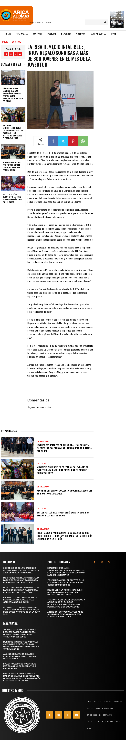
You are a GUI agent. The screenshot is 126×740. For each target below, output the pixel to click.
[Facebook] (6, 54)
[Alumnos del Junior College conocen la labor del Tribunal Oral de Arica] (13, 151)
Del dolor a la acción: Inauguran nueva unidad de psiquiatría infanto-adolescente (65, 592)
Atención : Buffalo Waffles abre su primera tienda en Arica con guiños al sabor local (65, 614)
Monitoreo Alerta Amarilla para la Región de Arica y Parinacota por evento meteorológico (21, 580)
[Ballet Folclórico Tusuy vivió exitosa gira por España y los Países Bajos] (13, 183)
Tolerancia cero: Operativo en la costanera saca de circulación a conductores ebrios (65, 582)
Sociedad (16, 41)
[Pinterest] (73, 141)
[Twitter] (16, 54)
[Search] (105, 22)
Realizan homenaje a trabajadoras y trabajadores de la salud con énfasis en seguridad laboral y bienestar (66, 571)
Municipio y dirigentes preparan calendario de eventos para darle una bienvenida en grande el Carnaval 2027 (13, 132)
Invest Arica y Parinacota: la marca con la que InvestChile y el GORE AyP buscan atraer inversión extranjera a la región (64, 535)
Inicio (5, 41)
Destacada (43, 441)
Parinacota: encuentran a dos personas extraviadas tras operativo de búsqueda (20, 599)
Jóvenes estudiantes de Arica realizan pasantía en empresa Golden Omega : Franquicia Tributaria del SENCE (116, 17)
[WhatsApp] (83, 141)
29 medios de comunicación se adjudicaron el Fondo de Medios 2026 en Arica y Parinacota (21, 570)
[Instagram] (11, 54)
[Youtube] (20, 54)
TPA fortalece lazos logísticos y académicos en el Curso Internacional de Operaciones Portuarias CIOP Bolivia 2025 (66, 603)
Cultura (41, 463)
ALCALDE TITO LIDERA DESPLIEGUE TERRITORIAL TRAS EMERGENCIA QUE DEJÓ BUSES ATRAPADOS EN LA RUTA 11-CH (21, 611)
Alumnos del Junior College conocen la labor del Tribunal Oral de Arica (12, 166)
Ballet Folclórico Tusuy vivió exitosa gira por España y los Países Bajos (12, 198)
